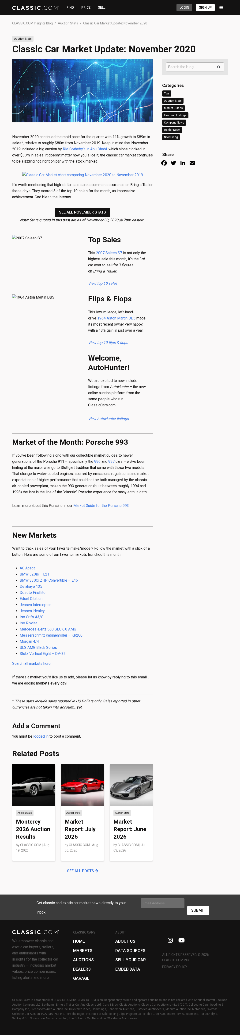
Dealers (82, 969)
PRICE (85, 7)
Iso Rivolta (28, 623)
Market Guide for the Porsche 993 (101, 505)
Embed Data (127, 969)
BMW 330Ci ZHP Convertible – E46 (49, 580)
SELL (101, 7)
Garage (81, 978)
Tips (166, 93)
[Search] (218, 67)
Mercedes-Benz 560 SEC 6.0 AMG (48, 629)
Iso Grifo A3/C (31, 617)
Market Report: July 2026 (80, 829)
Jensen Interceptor (35, 605)
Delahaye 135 (31, 586)
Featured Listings (175, 115)
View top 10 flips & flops (108, 342)
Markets (82, 950)
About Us (125, 941)
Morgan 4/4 (29, 641)
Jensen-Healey (32, 611)
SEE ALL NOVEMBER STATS (82, 212)
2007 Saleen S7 (109, 253)
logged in (41, 736)
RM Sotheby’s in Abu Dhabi (85, 149)
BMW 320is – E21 (34, 574)
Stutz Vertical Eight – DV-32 (43, 653)
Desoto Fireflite (32, 592)
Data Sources (130, 950)
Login (184, 7)
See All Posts (81, 871)
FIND (70, 7)
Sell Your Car (130, 959)
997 (111, 461)
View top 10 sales (102, 283)
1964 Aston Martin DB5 (116, 318)
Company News (174, 122)
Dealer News (172, 130)
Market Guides (173, 108)
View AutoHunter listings (108, 418)
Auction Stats (23, 38)
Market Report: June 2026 (129, 829)
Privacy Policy (174, 967)
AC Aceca (27, 568)
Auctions (83, 959)
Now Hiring (171, 137)
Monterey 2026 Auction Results (33, 829)
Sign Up (205, 7)
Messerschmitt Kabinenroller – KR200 (51, 635)
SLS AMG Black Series (38, 647)
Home (79, 941)
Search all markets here (31, 663)
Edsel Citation (31, 598)
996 (97, 461)
